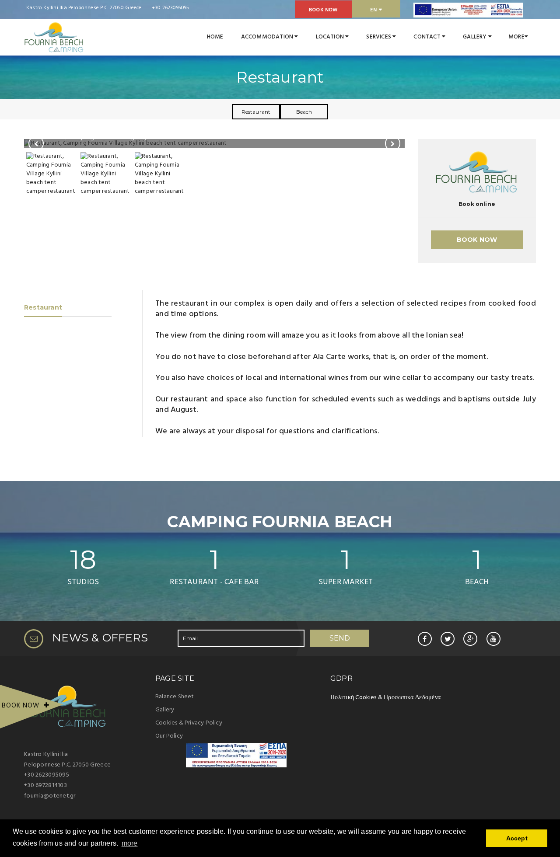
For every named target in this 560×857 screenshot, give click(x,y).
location (331, 37)
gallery (475, 37)
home (215, 37)
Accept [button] (517, 838)
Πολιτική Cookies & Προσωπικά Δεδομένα (385, 698)
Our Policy (169, 736)
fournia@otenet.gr (50, 796)
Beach (304, 111)
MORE (516, 37)
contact (427, 37)
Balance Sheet (174, 697)
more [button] (130, 843)
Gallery (164, 710)
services (379, 37)
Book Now (323, 10)
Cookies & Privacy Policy (188, 723)
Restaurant (256, 111)
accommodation (268, 37)
